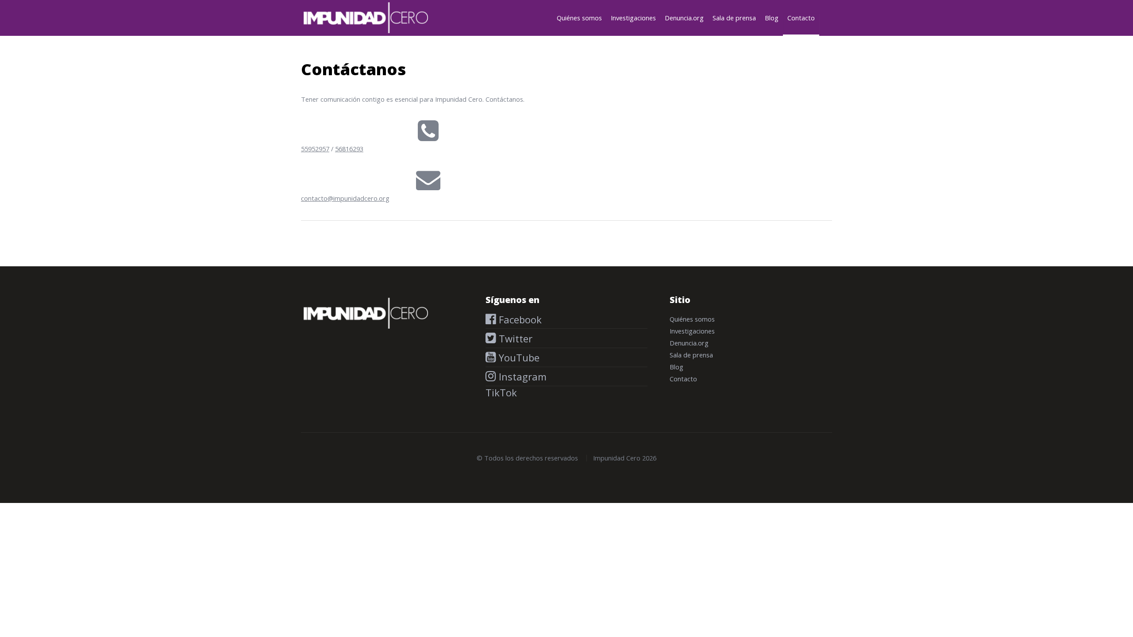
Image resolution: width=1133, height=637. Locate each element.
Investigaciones (633, 17)
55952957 (315, 148)
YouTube (518, 357)
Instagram (521, 376)
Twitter (514, 338)
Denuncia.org (684, 17)
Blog (771, 17)
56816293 (349, 148)
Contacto (801, 17)
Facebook (519, 319)
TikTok (501, 392)
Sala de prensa (734, 17)
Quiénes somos (579, 17)
